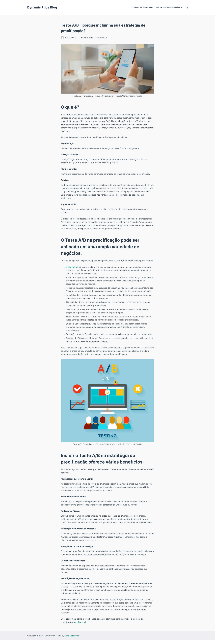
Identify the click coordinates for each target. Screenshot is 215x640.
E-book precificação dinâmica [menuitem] (169, 7)
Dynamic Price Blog (42, 7)
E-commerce (72, 267)
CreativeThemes (72, 636)
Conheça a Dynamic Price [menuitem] (142, 7)
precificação (101, 37)
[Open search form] (187, 7)
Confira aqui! (80, 622)
